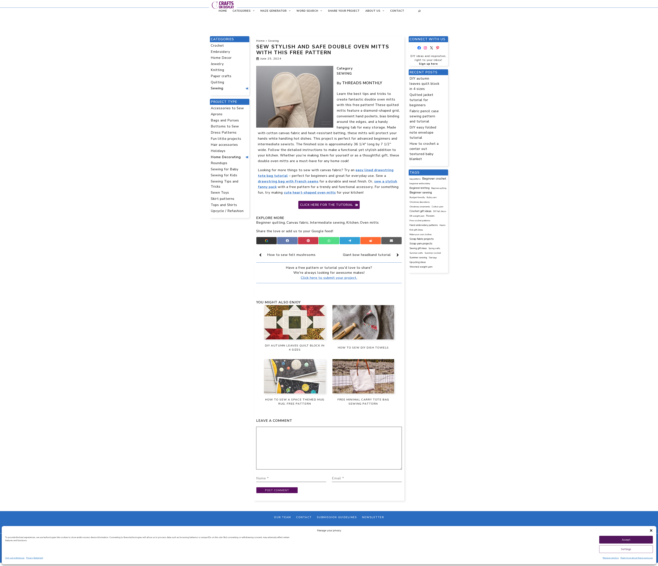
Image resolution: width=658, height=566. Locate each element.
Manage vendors (611, 558)
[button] (651, 530)
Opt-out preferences (15, 558)
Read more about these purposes (636, 558)
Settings (626, 549)
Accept (626, 539)
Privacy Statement (34, 558)
